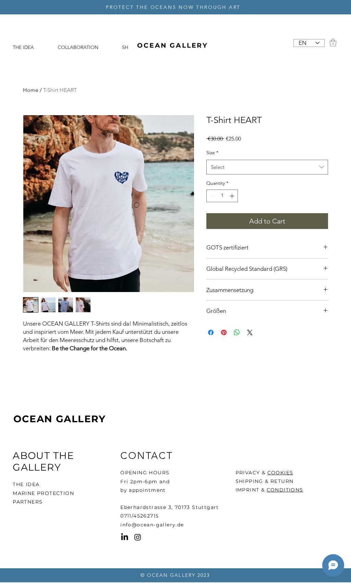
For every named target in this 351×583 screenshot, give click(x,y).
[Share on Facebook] (211, 332)
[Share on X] (250, 332)
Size (212, 152)
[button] (333, 43)
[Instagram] (137, 537)
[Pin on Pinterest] (224, 332)
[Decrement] (211, 196)
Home (30, 90)
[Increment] (232, 196)
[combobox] (267, 167)
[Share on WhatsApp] (237, 332)
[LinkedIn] (124, 537)
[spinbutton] (222, 196)
